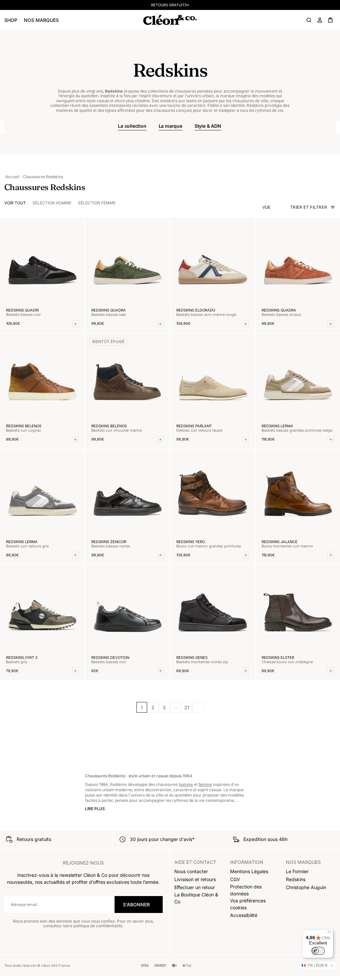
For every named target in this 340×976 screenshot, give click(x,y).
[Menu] (329, 934)
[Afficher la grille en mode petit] (281, 207)
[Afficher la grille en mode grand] (275, 207)
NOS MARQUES (41, 20)
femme (205, 784)
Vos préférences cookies (248, 904)
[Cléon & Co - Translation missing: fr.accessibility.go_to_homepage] (170, 20)
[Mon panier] (330, 20)
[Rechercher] (309, 20)
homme (186, 784)
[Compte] (319, 20)
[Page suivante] (198, 707)
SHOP (10, 20)
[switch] (318, 951)
